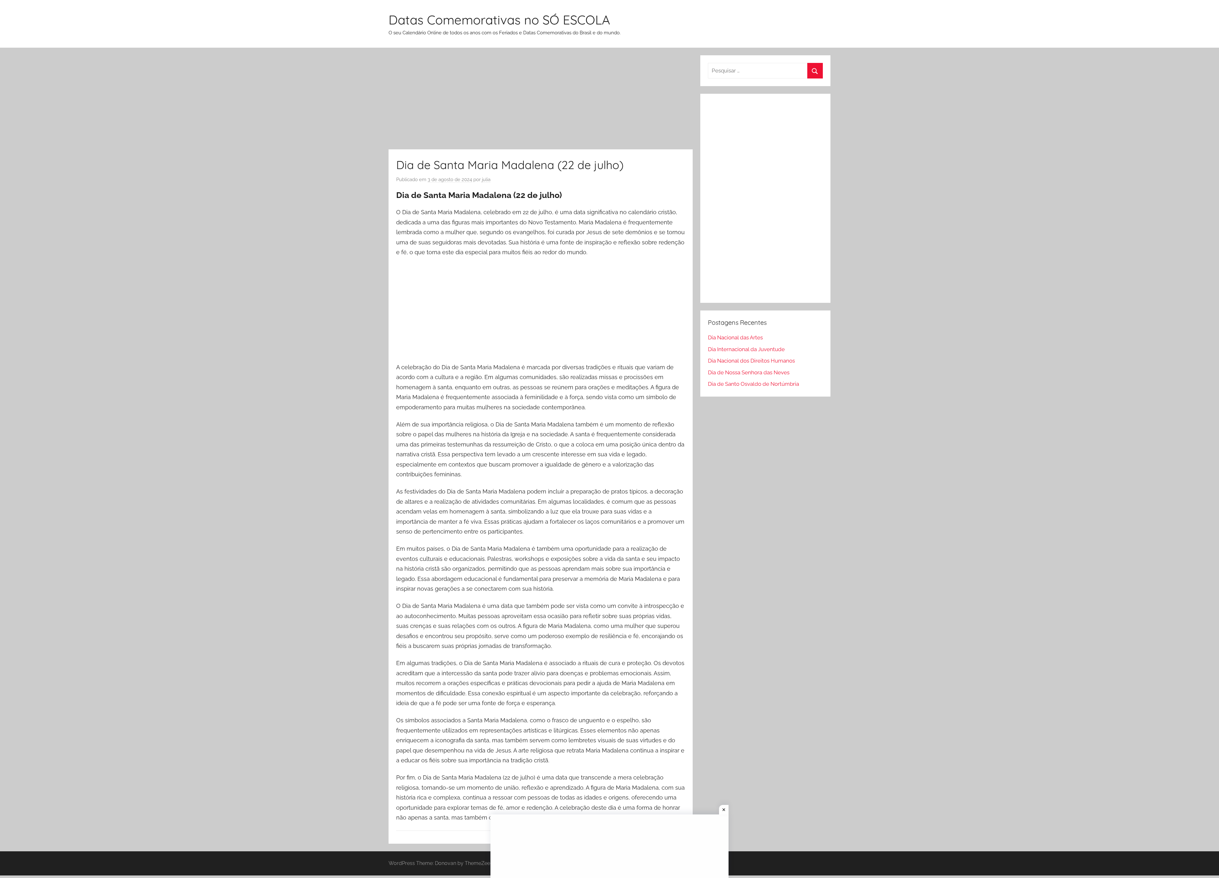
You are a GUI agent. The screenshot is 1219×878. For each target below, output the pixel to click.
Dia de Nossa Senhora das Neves (748, 372)
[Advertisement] (541, 102)
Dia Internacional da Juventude (746, 349)
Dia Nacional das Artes (735, 337)
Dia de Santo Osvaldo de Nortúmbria (753, 384)
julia (486, 179)
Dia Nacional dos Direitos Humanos (751, 360)
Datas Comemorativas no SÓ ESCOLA (499, 20)
